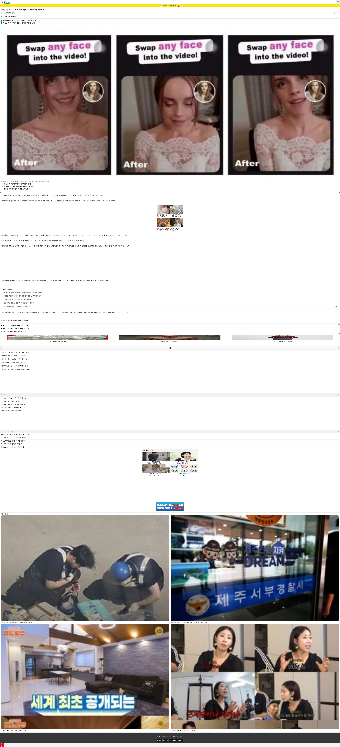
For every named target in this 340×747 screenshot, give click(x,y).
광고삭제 (1, 745)
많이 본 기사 (5, 514)
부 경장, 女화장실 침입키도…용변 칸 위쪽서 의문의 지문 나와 (23, 292)
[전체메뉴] (338, 2)
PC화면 (159, 740)
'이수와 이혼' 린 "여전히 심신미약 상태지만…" (18, 299)
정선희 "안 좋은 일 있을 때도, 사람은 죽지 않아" (19, 303)
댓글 (170, 348)
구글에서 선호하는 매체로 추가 (10, 16)
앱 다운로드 (173, 740)
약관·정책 (175, 736)
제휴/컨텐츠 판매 (166, 736)
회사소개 (159, 736)
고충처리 (181, 736)
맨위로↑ (180, 740)
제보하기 (165, 740)
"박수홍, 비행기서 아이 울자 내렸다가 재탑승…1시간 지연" (22, 296)
